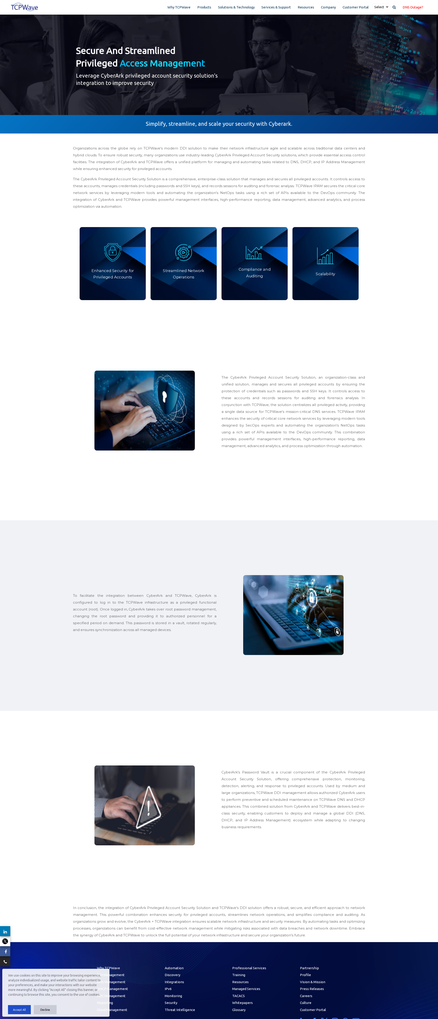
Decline (45, 1009)
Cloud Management (112, 1010)
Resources (306, 7)
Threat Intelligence (180, 1010)
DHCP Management (112, 989)
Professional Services (249, 968)
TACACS (238, 996)
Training (238, 975)
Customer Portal (356, 7)
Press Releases (312, 989)
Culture (305, 1003)
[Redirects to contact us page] (5, 961)
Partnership (309, 968)
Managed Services (246, 989)
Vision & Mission (312, 982)
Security (171, 1003)
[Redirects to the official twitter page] (5, 941)
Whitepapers (242, 1003)
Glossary (238, 1010)
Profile (305, 975)
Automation (174, 968)
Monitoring (173, 996)
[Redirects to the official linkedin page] (5, 931)
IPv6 (168, 989)
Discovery (172, 975)
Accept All (19, 1009)
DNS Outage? (413, 7)
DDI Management (111, 975)
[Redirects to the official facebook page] (5, 951)
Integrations (174, 982)
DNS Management (111, 982)
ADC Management (111, 996)
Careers (306, 996)
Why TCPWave (178, 7)
